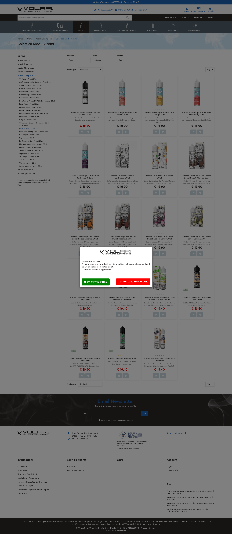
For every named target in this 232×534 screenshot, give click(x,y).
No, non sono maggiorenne (133, 281)
